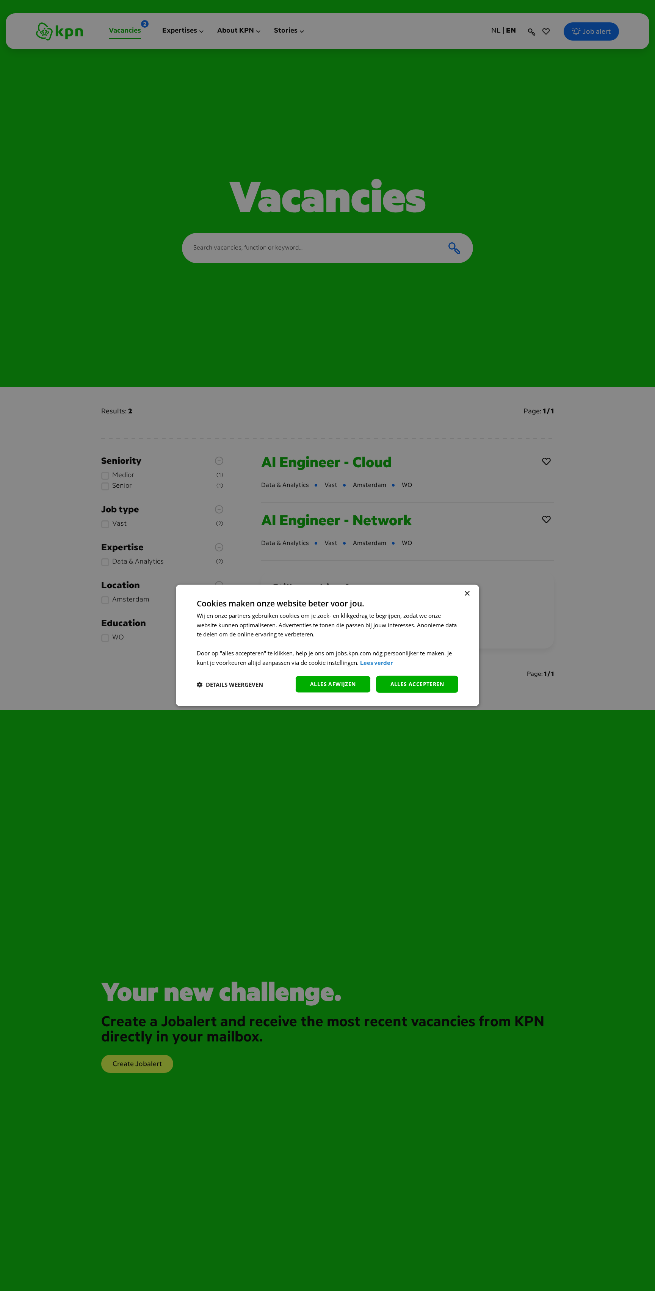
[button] (230, 684)
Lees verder (376, 663)
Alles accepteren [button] (417, 684)
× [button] (467, 594)
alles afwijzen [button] (333, 684)
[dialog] (327, 646)
